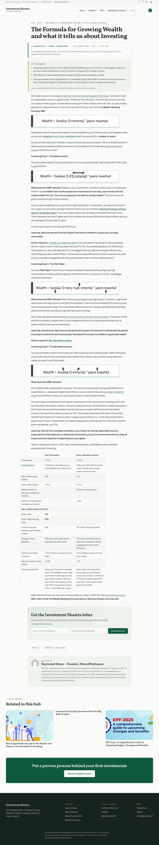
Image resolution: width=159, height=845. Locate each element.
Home (33, 23)
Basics (40, 23)
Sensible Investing (55, 648)
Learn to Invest (71, 808)
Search (140, 812)
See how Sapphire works (80, 773)
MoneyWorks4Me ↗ (145, 816)
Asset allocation (28, 465)
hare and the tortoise (114, 595)
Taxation (105, 812)
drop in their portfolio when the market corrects (86, 316)
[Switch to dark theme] (151, 1)
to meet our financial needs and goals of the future (84, 95)
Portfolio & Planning (109, 808)
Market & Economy (72, 820)
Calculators (141, 808)
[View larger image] (75, 126)
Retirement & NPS (108, 816)
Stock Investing (71, 812)
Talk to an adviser (61, 2)
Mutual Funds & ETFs (73, 816)
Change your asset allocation (63, 242)
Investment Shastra (18, 9)
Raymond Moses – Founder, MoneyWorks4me (51, 46)
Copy (135, 455)
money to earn (58, 136)
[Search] (150, 10)
